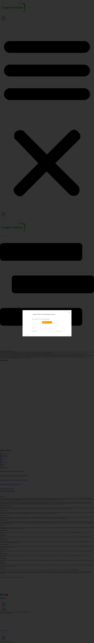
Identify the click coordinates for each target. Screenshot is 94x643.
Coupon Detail (58, 331)
